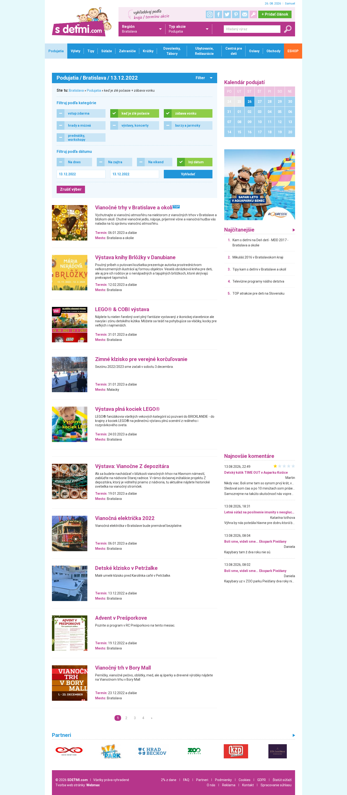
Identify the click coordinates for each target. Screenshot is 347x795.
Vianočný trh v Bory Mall (123, 668)
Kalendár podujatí (244, 82)
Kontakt (248, 785)
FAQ (186, 780)
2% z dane (168, 780)
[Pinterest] (236, 14)
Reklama (228, 785)
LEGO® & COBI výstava (122, 309)
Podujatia (94, 90)
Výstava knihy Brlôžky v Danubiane (135, 257)
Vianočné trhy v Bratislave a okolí (134, 208)
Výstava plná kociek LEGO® (127, 409)
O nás (211, 785)
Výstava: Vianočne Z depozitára (132, 466)
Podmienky (223, 780)
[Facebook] (218, 14)
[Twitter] (227, 14)
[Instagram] (209, 14)
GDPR (261, 780)
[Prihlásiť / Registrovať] (253, 14)
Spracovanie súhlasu (276, 785)
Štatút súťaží (282, 780)
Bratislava (76, 90)
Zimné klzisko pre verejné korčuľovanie (141, 359)
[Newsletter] (244, 14)
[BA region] (259, 184)
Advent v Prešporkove (121, 618)
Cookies (244, 780)
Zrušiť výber (71, 189)
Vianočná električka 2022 (125, 518)
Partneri (202, 780)
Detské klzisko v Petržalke (126, 568)
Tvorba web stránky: (77, 785)
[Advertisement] (259, 376)
